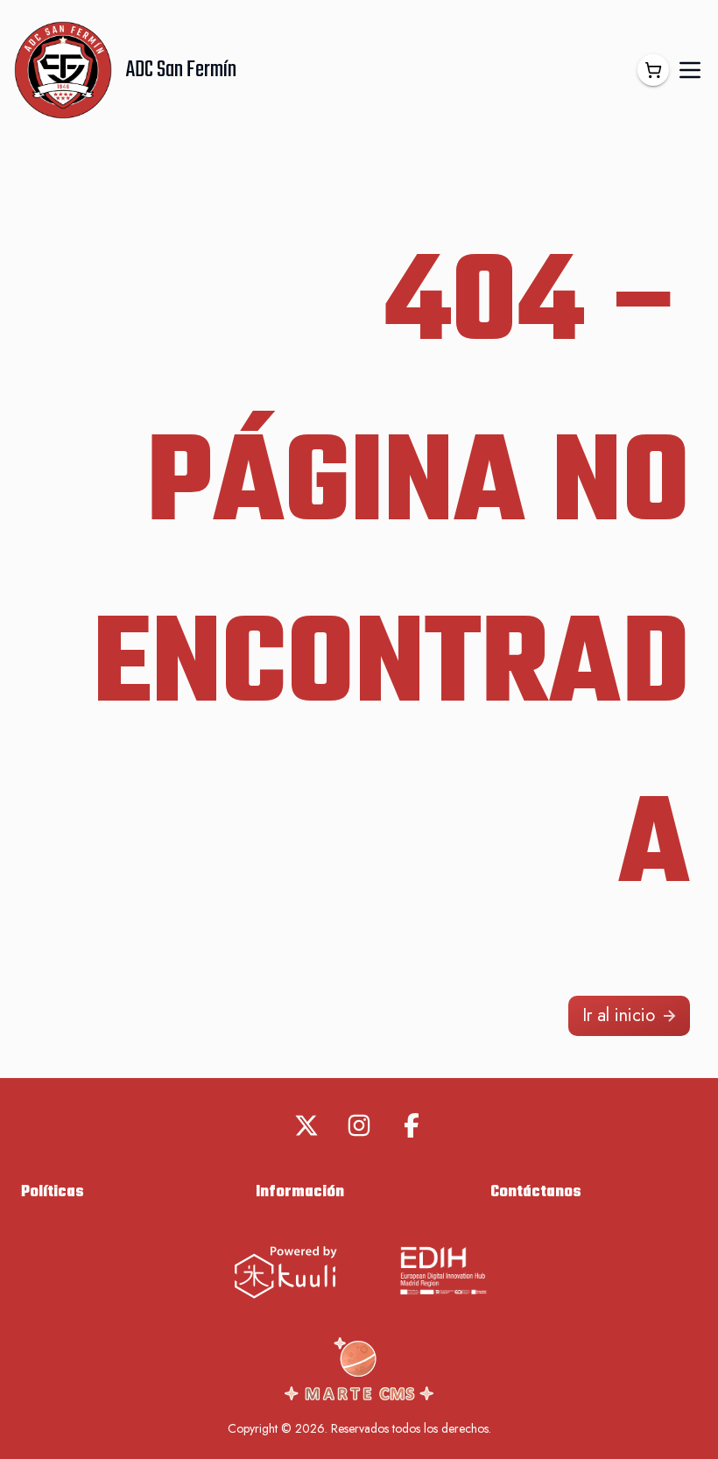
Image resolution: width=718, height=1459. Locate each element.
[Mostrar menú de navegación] (690, 70)
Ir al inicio (618, 1015)
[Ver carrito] (653, 70)
